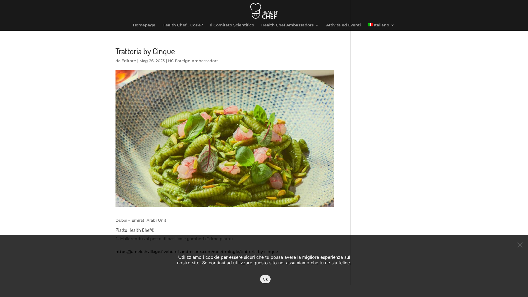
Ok (265, 279)
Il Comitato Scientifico (232, 25)
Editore (129, 60)
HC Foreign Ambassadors (193, 60)
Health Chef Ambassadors (287, 25)
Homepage (144, 25)
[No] (519, 243)
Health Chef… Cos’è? (183, 25)
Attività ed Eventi (343, 25)
